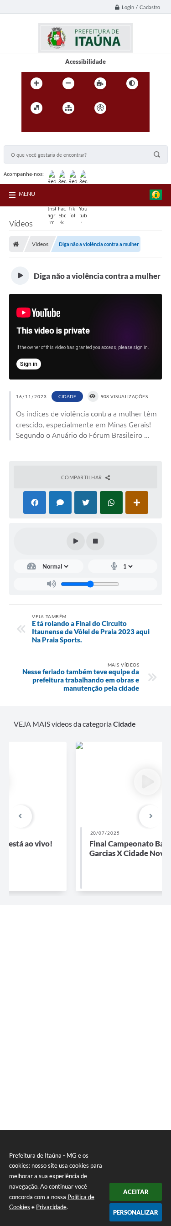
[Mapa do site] (68, 108)
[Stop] (95, 541)
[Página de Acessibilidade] (100, 108)
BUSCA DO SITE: (30, 141)
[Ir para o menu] (30, 126)
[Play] (76, 541)
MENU (27, 193)
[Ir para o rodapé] (71, 126)
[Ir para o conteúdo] (126, 108)
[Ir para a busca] (50, 126)
